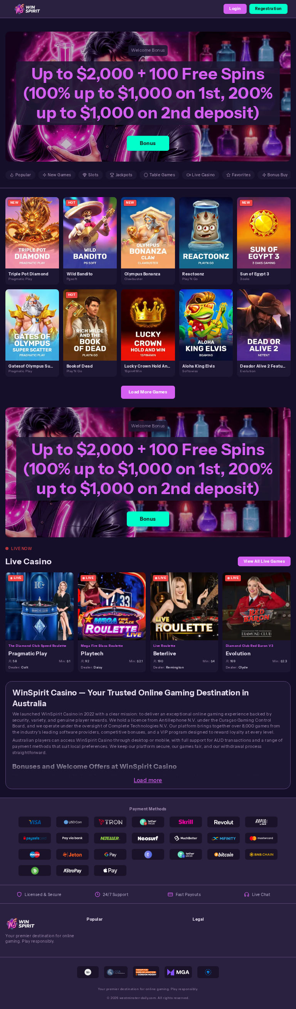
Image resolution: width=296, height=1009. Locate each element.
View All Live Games (264, 561)
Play (35, 226)
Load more (148, 780)
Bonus (148, 143)
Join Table (42, 606)
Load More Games (148, 392)
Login (235, 8)
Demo (35, 238)
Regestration (268, 8)
